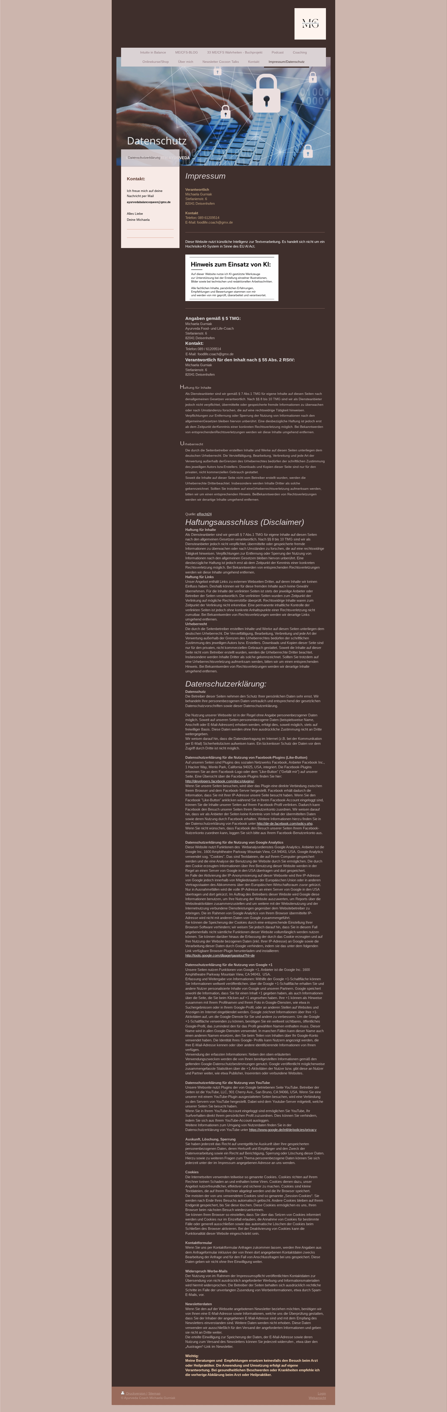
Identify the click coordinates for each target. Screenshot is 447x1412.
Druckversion (135, 1393)
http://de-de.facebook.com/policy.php (284, 823)
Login (322, 1393)
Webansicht (317, 1398)
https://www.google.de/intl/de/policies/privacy (283, 1130)
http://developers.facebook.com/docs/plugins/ (219, 781)
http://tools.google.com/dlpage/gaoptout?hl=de (220, 955)
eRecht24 (204, 514)
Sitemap (154, 1393)
